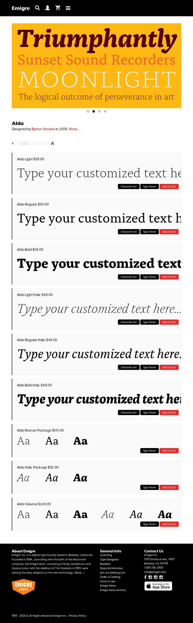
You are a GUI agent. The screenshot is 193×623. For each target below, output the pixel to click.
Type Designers (109, 559)
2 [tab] (93, 111)
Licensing (106, 555)
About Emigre (23, 551)
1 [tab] (88, 111)
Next (174, 66)
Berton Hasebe (43, 129)
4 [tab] (105, 111)
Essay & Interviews (111, 568)
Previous (24, 66)
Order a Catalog (110, 576)
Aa (23, 441)
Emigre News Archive (113, 590)
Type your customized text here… (98, 174)
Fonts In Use (107, 581)
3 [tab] (99, 111)
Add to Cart (169, 186)
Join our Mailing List (112, 572)
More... (74, 129)
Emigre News (108, 585)
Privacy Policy (77, 615)
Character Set (129, 186)
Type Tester (149, 186)
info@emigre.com (155, 572)
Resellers (105, 564)
